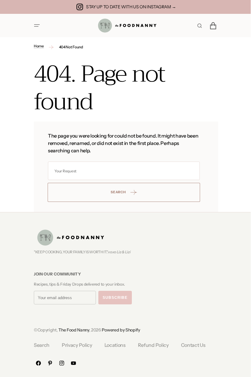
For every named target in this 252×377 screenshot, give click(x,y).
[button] (34, 25)
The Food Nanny (71, 330)
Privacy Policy (75, 345)
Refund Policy (151, 345)
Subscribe (112, 297)
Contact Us (191, 345)
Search (39, 345)
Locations (112, 345)
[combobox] (122, 171)
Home (37, 46)
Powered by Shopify (119, 330)
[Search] (197, 25)
